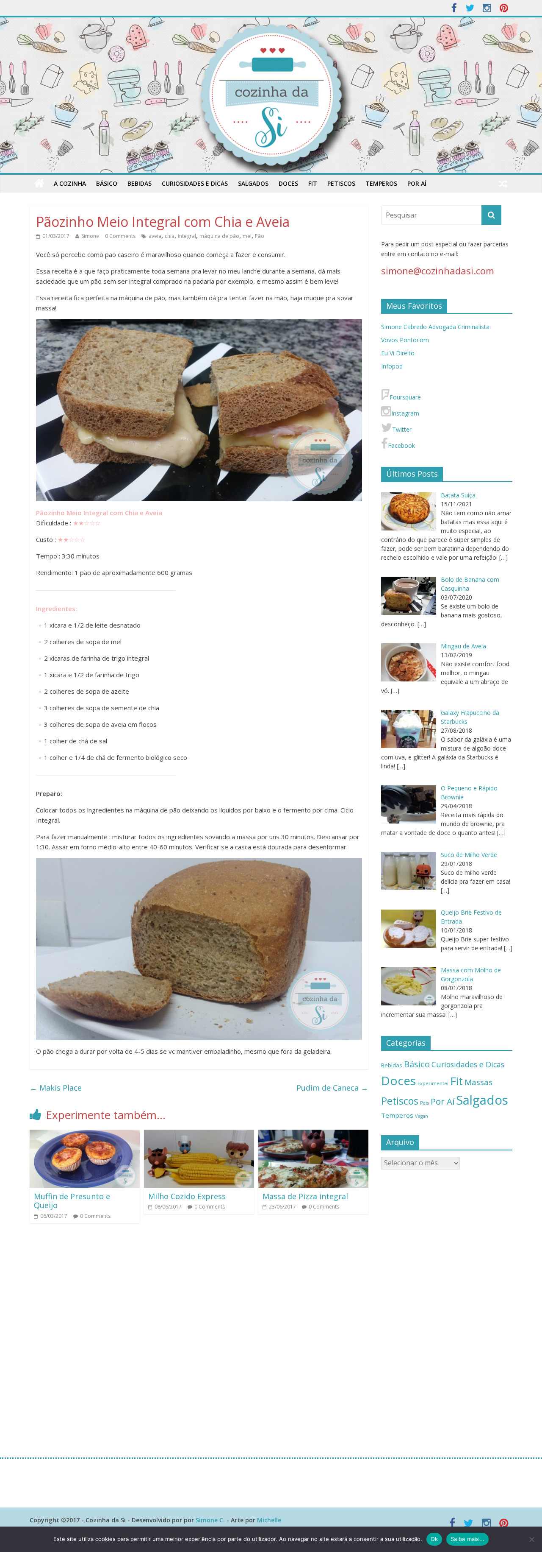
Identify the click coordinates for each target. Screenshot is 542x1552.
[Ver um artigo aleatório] (503, 184)
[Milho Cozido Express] (199, 1134)
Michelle (269, 1520)
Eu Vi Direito (398, 353)
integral (187, 236)
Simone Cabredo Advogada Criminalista (435, 327)
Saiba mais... (467, 1538)
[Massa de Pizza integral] (313, 1134)
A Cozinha (70, 183)
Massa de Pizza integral (306, 1196)
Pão (259, 236)
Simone (90, 236)
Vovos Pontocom (405, 340)
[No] (531, 1539)
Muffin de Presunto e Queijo (72, 1201)
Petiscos (341, 183)
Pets (424, 1103)
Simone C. (210, 1520)
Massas (478, 1082)
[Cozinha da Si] (39, 184)
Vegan (421, 1116)
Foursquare (405, 397)
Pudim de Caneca (332, 1088)
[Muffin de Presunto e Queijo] (85, 1134)
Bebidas (139, 183)
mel (247, 236)
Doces (288, 183)
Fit (312, 183)
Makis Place (56, 1088)
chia (169, 236)
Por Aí (416, 183)
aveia (155, 236)
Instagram (405, 413)
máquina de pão (219, 236)
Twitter (402, 429)
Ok (434, 1538)
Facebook (401, 445)
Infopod (392, 366)
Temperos (381, 183)
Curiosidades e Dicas (195, 183)
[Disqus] (199, 1340)
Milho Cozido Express (187, 1196)
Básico (106, 183)
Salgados (253, 183)
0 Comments (120, 236)
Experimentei (433, 1083)
